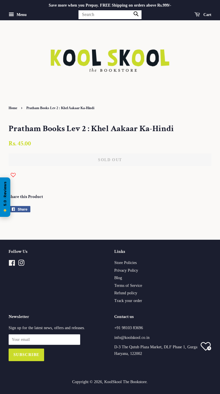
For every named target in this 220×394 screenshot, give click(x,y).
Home (13, 108)
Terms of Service (128, 285)
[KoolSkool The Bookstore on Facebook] (12, 264)
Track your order (128, 301)
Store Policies (125, 263)
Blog (118, 278)
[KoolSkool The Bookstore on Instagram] (21, 264)
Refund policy (125, 293)
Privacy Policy (126, 270)
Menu (21, 15)
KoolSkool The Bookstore (125, 382)
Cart (206, 15)
